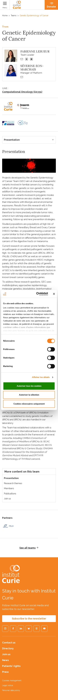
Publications (10, 493)
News (5, 660)
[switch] (51, 349)
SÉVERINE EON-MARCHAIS (31, 67)
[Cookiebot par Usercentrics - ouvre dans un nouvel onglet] (36, 294)
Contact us (8, 642)
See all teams (27, 547)
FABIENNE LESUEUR (35, 51)
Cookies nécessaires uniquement (29, 404)
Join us (7, 498)
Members (9, 488)
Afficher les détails (41, 377)
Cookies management (11, 680)
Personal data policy (11, 690)
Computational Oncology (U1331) (22, 91)
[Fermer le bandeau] (54, 294)
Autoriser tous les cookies (29, 386)
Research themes (13, 483)
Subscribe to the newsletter (29, 618)
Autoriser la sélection (29, 395)
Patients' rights (11, 666)
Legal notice (7, 685)
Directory (8, 648)
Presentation (12, 139)
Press (5, 671)
